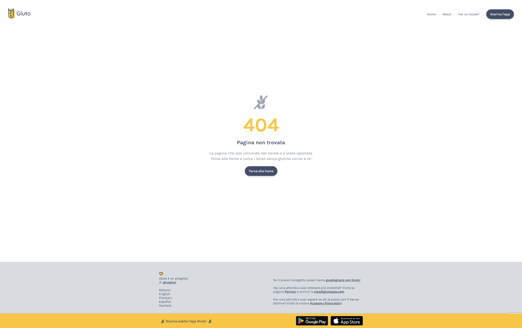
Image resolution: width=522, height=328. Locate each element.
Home (431, 14)
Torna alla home (261, 171)
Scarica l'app (500, 14)
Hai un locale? (468, 14)
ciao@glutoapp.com (329, 292)
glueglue (169, 282)
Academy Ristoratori (325, 303)
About (447, 14)
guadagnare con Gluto (343, 280)
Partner (290, 292)
